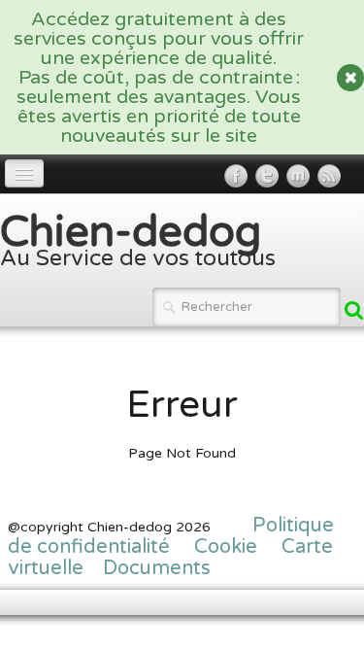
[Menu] (24, 173)
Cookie (228, 547)
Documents (157, 568)
